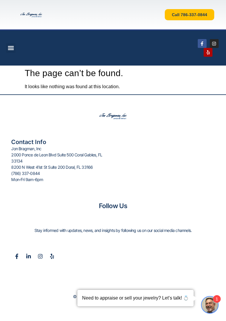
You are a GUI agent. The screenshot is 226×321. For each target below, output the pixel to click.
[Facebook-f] (202, 43)
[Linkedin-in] (28, 256)
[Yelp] (208, 52)
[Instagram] (214, 43)
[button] (11, 48)
